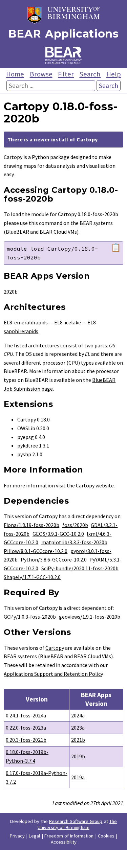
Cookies (106, 836)
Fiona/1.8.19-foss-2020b (31, 525)
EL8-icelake (67, 322)
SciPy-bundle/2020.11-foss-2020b (80, 568)
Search (90, 74)
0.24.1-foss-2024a (26, 715)
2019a (78, 777)
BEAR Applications (63, 34)
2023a (78, 727)
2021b (78, 739)
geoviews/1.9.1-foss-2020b (89, 616)
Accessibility (64, 842)
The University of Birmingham (77, 824)
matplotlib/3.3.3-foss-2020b (74, 542)
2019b (78, 756)
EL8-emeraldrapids (26, 322)
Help (113, 74)
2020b (11, 291)
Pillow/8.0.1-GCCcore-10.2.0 (35, 551)
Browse (41, 74)
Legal (34, 836)
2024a (78, 715)
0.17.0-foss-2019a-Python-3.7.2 (36, 777)
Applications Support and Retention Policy (53, 673)
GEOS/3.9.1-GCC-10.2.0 (58, 533)
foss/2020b (75, 525)
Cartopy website (95, 485)
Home (15, 74)
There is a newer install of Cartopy (52, 139)
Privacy (17, 836)
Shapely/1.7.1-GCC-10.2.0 (32, 577)
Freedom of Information (69, 836)
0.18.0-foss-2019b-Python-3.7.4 (27, 756)
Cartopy (54, 647)
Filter (66, 74)
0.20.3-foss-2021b (26, 739)
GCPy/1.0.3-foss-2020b (30, 616)
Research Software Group (76, 821)
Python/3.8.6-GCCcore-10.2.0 (54, 559)
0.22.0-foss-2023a (26, 727)
